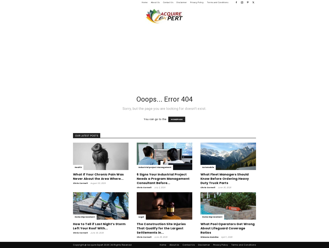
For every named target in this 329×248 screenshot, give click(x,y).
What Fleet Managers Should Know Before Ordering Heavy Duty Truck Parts (224, 178)
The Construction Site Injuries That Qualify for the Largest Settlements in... (161, 228)
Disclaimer (181, 2)
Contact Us (168, 2)
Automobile (208, 167)
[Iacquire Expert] (164, 16)
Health (78, 167)
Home (145, 2)
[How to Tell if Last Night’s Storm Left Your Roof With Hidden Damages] (101, 206)
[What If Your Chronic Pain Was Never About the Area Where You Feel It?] (101, 156)
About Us (155, 2)
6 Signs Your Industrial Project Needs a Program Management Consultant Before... (163, 178)
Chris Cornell (80, 183)
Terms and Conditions (217, 2)
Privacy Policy (197, 2)
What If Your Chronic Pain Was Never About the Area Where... (98, 176)
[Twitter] (253, 2)
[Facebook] (236, 2)
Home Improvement (85, 217)
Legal (141, 217)
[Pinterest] (247, 2)
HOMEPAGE (177, 119)
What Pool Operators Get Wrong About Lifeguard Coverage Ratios (227, 228)
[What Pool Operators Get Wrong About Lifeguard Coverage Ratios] (228, 206)
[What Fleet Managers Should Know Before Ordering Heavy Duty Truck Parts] (228, 156)
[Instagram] (242, 2)
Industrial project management (154, 167)
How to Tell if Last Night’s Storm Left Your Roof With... (99, 226)
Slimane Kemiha (209, 237)
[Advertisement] (164, 61)
